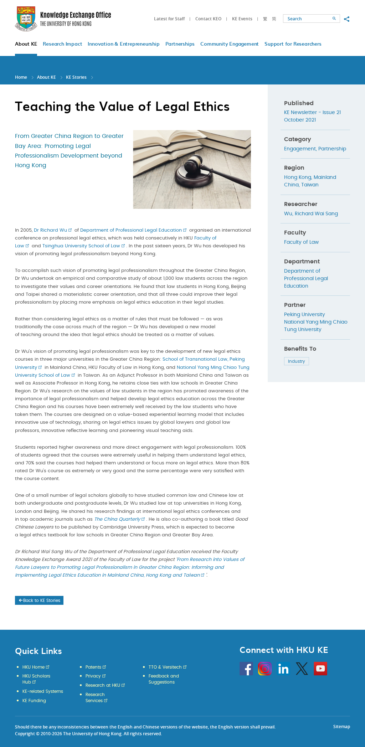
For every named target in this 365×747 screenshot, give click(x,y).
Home (21, 77)
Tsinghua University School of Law (81, 246)
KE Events (242, 19)
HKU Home (33, 667)
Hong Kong (297, 177)
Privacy (93, 676)
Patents (93, 667)
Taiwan (310, 184)
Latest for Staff (169, 19)
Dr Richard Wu (50, 230)
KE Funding (34, 701)
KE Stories (76, 77)
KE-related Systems (42, 691)
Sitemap (341, 726)
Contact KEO (208, 19)
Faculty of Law (301, 242)
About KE (47, 77)
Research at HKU (103, 685)
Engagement (300, 148)
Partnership (332, 148)
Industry (296, 361)
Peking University (304, 314)
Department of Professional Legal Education (131, 230)
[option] (192, 168)
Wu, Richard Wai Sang (311, 213)
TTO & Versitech (165, 667)
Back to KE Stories (41, 600)
